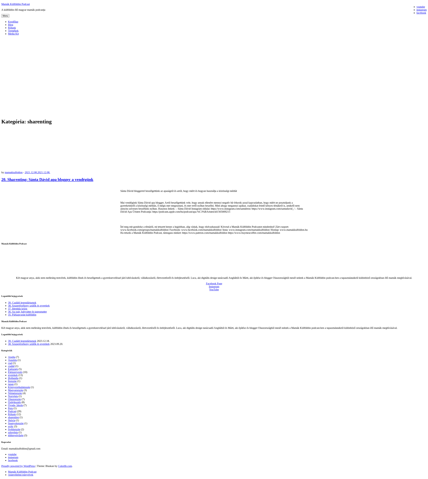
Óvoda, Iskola (15, 405)
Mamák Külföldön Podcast (15, 4)
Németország (15, 393)
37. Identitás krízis (17, 308)
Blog (10, 24)
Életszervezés (15, 372)
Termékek (13, 30)
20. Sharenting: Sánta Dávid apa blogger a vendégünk (47, 179)
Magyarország (15, 390)
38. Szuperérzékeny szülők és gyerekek (29, 305)
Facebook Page (214, 283)
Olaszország (14, 399)
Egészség (13, 369)
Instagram (214, 286)
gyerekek (13, 375)
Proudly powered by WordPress (18, 466)
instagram (13, 457)
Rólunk (12, 27)
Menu (5, 16)
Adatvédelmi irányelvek (20, 474)
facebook (13, 460)
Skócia (11, 420)
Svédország (14, 429)
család (11, 366)
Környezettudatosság (19, 387)
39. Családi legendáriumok (22, 302)
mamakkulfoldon (14, 172)
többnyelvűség (15, 435)
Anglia (11, 357)
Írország (12, 381)
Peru (10, 408)
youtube (12, 454)
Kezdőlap (13, 21)
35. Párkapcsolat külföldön (22, 314)
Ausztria (12, 360)
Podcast (12, 411)
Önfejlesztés (14, 402)
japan (11, 384)
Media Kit (13, 33)
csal (10, 363)
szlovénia (13, 432)
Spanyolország (16, 423)
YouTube (214, 289)
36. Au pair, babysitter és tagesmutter (27, 311)
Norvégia (13, 396)
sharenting (13, 417)
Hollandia (13, 378)
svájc (10, 426)
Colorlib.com (65, 466)
